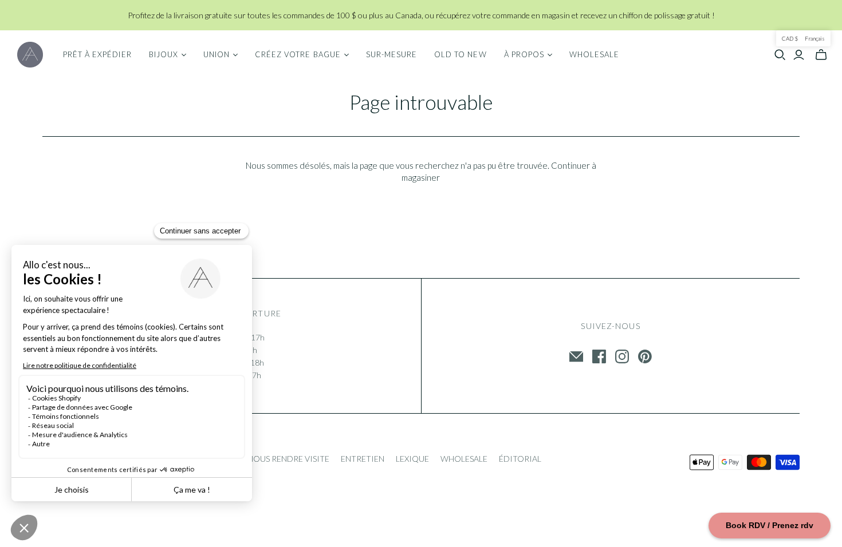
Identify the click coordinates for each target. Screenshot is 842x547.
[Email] (576, 356)
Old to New (460, 54)
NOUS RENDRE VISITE (288, 458)
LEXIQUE (412, 458)
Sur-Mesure (391, 54)
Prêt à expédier (97, 54)
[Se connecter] (799, 55)
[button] (803, 38)
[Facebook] (599, 356)
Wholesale (594, 54)
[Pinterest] (645, 356)
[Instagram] (622, 356)
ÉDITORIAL (520, 458)
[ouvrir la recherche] (780, 55)
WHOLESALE (463, 458)
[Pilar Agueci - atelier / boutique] (30, 55)
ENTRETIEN (362, 458)
